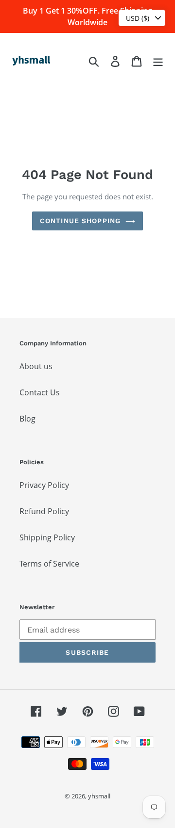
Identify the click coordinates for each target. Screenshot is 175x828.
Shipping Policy (47, 537)
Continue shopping (80, 221)
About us (35, 366)
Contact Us (39, 392)
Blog (27, 418)
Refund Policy (44, 511)
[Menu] (158, 61)
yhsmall (99, 796)
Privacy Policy (44, 485)
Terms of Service (49, 563)
